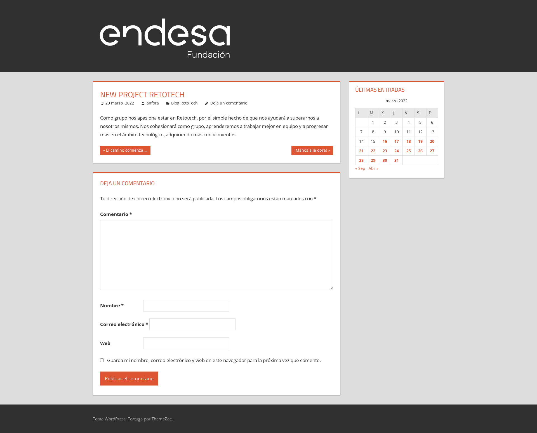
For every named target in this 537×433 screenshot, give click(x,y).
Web (105, 343)
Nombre (112, 305)
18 (408, 141)
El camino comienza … (126, 151)
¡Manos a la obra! (310, 151)
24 (396, 150)
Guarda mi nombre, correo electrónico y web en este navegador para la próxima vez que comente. (214, 360)
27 (432, 150)
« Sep (360, 168)
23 (385, 150)
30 (385, 160)
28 (361, 160)
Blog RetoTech (184, 103)
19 (420, 141)
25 (408, 150)
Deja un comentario (228, 103)
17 (396, 141)
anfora (153, 103)
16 (385, 141)
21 (361, 150)
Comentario (116, 214)
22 (373, 150)
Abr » (373, 168)
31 (396, 160)
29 (373, 160)
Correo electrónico (124, 324)
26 (420, 150)
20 (432, 141)
